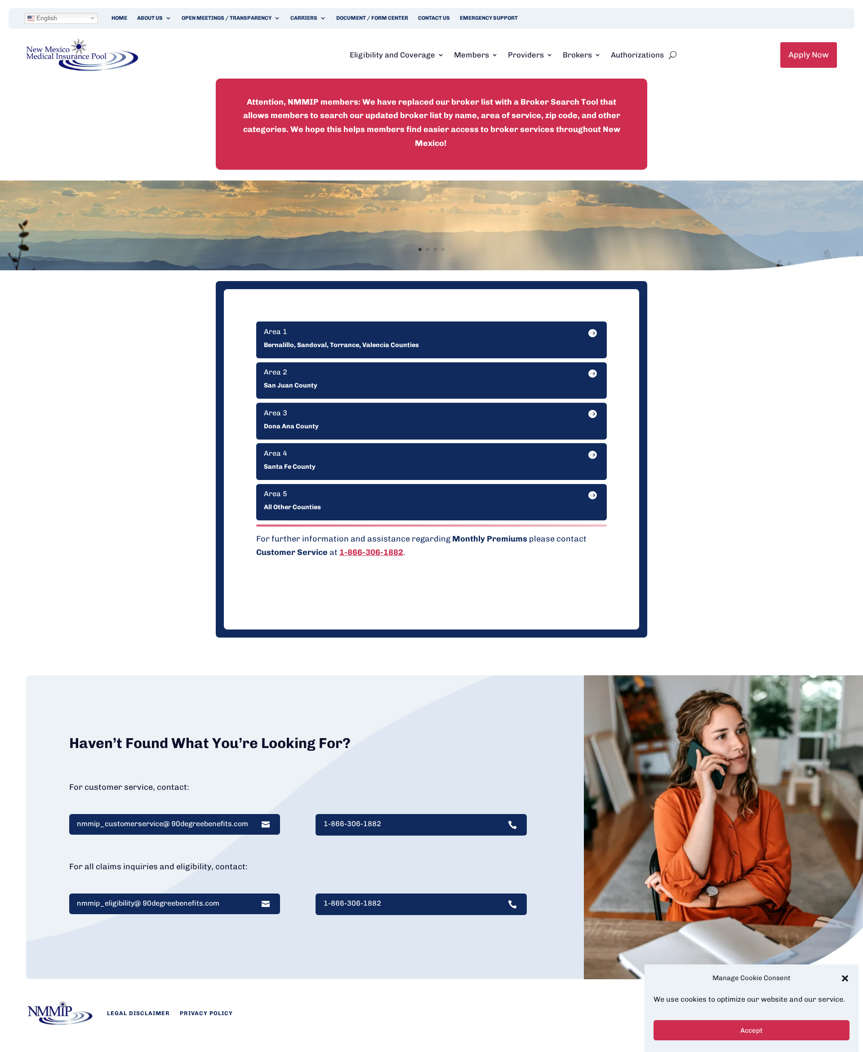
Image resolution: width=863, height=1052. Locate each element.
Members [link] (471, 54)
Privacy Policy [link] (206, 1013)
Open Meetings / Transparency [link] (226, 18)
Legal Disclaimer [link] (138, 1013)
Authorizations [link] (637, 54)
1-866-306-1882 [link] (371, 552)
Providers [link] (526, 54)
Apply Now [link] (808, 55)
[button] (845, 978)
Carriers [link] (303, 18)
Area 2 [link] (275, 372)
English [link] (46, 18)
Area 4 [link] (275, 453)
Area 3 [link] (275, 413)
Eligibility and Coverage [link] (392, 54)
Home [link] (119, 18)
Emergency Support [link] (489, 18)
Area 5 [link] (275, 493)
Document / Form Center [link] (372, 18)
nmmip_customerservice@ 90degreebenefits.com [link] (162, 824)
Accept (751, 1031)
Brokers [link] (577, 54)
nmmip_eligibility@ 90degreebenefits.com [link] (148, 903)
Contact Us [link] (434, 18)
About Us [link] (150, 18)
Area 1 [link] (275, 331)
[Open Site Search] (672, 55)
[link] (82, 69)
